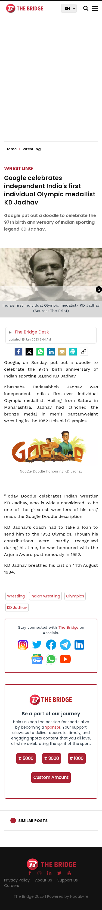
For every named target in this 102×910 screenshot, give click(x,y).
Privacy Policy (17, 880)
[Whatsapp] (40, 352)
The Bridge (68, 627)
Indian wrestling (45, 596)
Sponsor (52, 727)
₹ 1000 (77, 758)
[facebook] (18, 352)
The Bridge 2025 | (30, 896)
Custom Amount (51, 777)
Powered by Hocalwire (67, 896)
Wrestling (18, 168)
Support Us (67, 880)
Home (11, 149)
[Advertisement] (51, 83)
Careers (11, 885)
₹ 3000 (51, 758)
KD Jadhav (17, 607)
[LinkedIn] (51, 352)
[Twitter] (29, 352)
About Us (43, 880)
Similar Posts (33, 820)
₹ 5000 (25, 758)
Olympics (75, 596)
